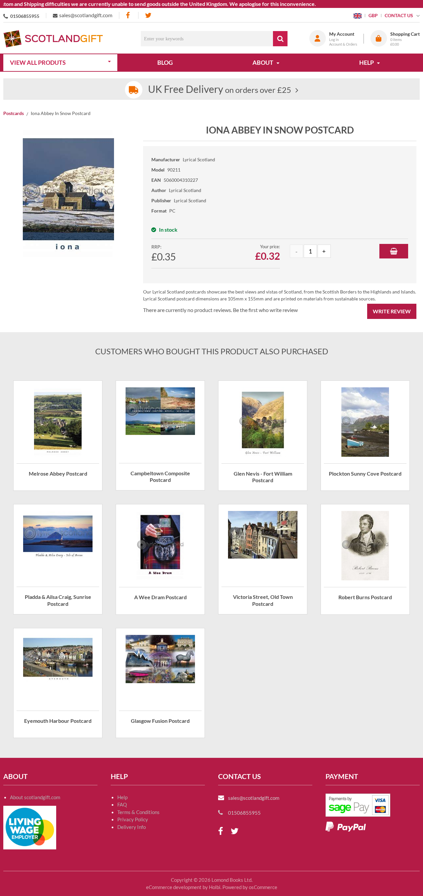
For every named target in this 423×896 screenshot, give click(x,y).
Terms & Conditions (138, 812)
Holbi (214, 887)
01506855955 (24, 16)
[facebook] (128, 15)
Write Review (392, 311)
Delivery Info (131, 827)
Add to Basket (393, 251)
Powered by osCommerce (249, 887)
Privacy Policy (132, 819)
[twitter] (148, 15)
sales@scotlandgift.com (85, 15)
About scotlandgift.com (35, 797)
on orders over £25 (219, 90)
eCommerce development (174, 887)
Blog (165, 62)
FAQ (122, 804)
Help (122, 797)
